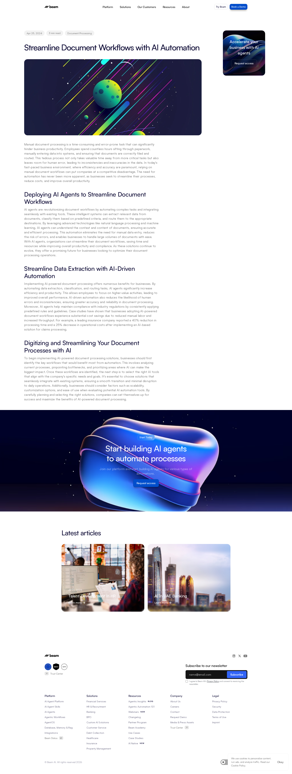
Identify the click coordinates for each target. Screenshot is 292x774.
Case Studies (135, 738)
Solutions (125, 7)
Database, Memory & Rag (59, 727)
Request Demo (178, 717)
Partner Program (137, 722)
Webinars (133, 711)
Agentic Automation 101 (141, 706)
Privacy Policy (213, 681)
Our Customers (147, 7)
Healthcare (93, 738)
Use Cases (134, 732)
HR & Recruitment (96, 706)
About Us (175, 701)
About (185, 7)
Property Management (99, 748)
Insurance (92, 743)
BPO (89, 717)
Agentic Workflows (55, 717)
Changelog (134, 717)
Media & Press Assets (182, 722)
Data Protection (221, 711)
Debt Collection (95, 732)
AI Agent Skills (52, 706)
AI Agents (50, 711)
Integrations (51, 732)
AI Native (133, 743)
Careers (174, 706)
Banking (91, 711)
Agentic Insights (137, 701)
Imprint (216, 722)
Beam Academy (136, 727)
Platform (108, 7)
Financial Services (96, 701)
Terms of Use (219, 717)
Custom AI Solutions (98, 722)
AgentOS (50, 722)
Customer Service (96, 727)
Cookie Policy (238, 765)
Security (216, 706)
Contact (174, 711)
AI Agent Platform (54, 701)
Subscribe (236, 674)
